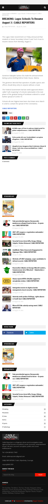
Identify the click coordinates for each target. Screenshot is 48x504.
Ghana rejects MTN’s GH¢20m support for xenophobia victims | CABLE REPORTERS (26, 280)
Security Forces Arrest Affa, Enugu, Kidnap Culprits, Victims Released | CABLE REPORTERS (28, 242)
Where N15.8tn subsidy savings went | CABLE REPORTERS (27, 307)
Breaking (24, 409)
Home (3, 13)
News (8, 13)
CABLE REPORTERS (9, 27)
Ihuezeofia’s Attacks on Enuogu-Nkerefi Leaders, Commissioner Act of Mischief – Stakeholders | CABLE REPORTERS (29, 270)
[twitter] (35, 333)
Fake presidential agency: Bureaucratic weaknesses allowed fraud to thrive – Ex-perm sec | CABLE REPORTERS (28, 223)
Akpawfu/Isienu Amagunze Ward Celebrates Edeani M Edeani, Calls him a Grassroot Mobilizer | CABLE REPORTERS (29, 148)
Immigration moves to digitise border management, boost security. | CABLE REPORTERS (29, 289)
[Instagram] (12, 337)
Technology (24, 427)
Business (24, 413)
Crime (24, 416)
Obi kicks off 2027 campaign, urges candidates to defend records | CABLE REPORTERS (29, 260)
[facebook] (12, 333)
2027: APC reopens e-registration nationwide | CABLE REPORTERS (28, 233)
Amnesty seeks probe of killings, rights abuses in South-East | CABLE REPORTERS (28, 298)
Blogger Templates (38, 501)
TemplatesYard (19, 501)
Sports (24, 423)
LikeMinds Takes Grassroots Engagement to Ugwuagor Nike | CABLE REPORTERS (27, 251)
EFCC (24, 420)
